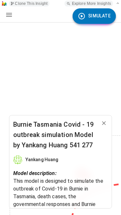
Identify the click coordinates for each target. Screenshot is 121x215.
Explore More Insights (91, 3)
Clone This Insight (31, 3)
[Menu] (9, 14)
